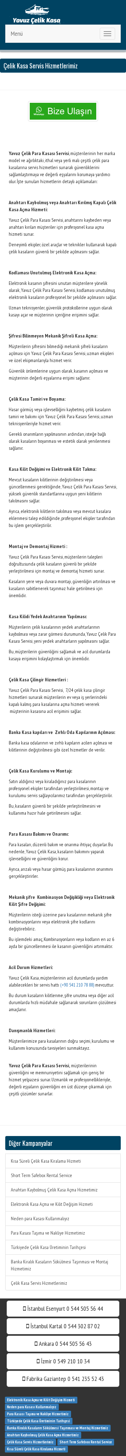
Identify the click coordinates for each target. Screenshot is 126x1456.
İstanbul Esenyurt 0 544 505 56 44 (64, 1308)
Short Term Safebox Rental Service (41, 1175)
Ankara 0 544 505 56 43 (64, 1344)
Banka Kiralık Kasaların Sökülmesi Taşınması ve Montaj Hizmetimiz (59, 1265)
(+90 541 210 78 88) (77, 985)
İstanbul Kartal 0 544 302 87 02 (64, 1326)
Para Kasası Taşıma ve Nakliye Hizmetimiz (48, 1233)
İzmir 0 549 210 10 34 (65, 1361)
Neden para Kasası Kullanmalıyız (40, 1218)
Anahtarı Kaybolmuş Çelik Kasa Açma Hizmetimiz (54, 1190)
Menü (17, 33)
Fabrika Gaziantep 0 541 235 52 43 (64, 1379)
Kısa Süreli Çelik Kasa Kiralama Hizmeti (46, 1161)
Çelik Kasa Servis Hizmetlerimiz (39, 1283)
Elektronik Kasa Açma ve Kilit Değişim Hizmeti (52, 1204)
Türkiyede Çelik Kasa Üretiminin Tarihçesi (48, 1247)
